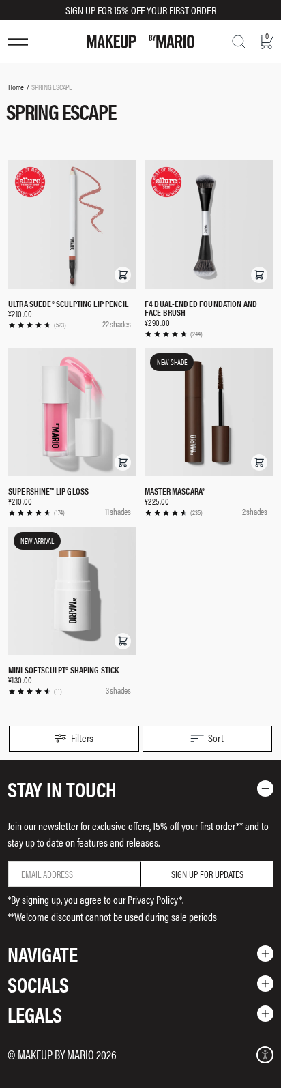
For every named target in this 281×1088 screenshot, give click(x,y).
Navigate (43, 954)
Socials (38, 984)
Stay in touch (62, 789)
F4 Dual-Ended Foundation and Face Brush (201, 308)
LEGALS (35, 1014)
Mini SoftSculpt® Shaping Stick (63, 669)
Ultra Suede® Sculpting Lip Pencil (68, 303)
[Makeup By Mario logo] (140, 41)
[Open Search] (239, 41)
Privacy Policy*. (155, 899)
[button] (123, 275)
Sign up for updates (207, 874)
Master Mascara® (175, 490)
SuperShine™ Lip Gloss (48, 490)
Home (16, 86)
